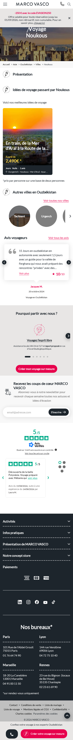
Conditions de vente (31, 705)
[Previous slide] (3, 216)
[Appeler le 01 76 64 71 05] (62, 4)
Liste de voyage (12, 709)
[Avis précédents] (2, 478)
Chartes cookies (24, 713)
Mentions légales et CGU (36, 709)
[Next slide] (70, 216)
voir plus (32, 477)
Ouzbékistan (26, 64)
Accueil (6, 64)
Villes (38, 64)
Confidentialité (59, 709)
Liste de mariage (53, 705)
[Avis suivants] (48, 478)
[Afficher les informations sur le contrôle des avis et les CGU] (55, 449)
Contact (13, 705)
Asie (15, 64)
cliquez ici (39, 22)
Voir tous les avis (58, 237)
